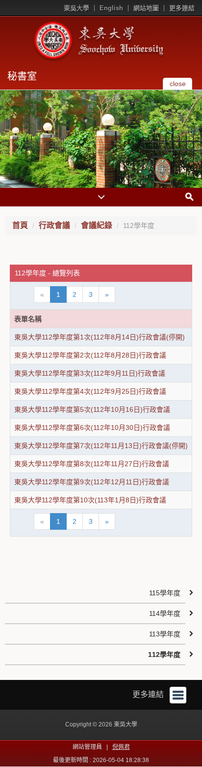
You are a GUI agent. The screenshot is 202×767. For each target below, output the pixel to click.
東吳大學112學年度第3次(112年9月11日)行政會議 (89, 373)
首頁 (20, 225)
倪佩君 (121, 747)
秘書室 (22, 76)
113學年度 (164, 634)
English (111, 8)
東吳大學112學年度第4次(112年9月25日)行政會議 (90, 391)
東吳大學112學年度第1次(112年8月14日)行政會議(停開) (99, 337)
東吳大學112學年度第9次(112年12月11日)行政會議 (91, 482)
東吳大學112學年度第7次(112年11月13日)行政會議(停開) (101, 446)
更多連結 (182, 8)
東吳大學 (76, 8)
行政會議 (54, 225)
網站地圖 (146, 8)
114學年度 (164, 613)
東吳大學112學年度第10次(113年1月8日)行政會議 (90, 500)
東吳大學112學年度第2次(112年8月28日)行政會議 (90, 355)
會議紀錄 (96, 225)
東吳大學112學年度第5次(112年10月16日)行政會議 (92, 409)
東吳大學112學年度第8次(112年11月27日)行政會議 (91, 464)
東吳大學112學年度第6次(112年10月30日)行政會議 (92, 427)
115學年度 (164, 593)
